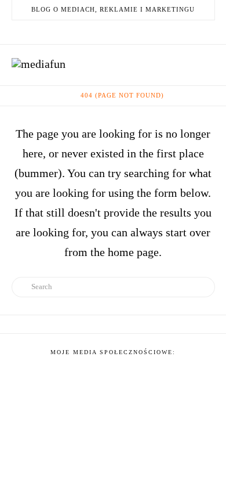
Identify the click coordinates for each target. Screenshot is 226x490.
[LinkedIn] (106, 32)
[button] (208, 64)
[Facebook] (78, 32)
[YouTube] (120, 32)
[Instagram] (134, 32)
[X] (92, 32)
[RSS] (148, 32)
